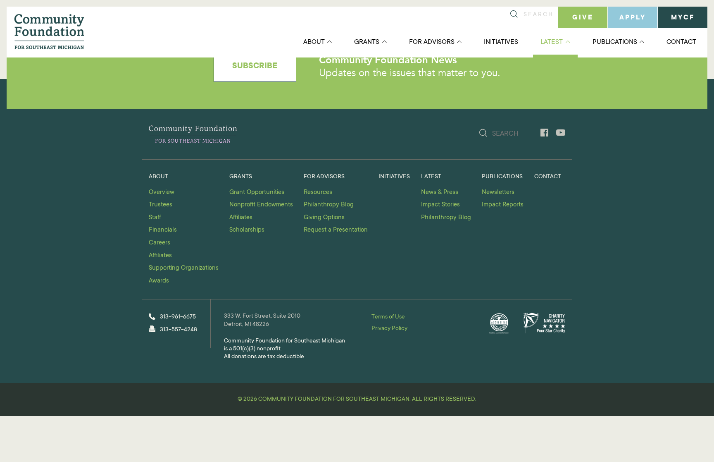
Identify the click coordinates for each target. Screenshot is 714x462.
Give (582, 18)
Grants (366, 42)
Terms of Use (388, 317)
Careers (159, 243)
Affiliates (160, 255)
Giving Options (324, 217)
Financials (163, 230)
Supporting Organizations (184, 268)
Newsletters (498, 192)
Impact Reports (503, 204)
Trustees (160, 204)
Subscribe (254, 66)
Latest (551, 42)
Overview (161, 192)
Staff (155, 217)
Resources (318, 192)
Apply (632, 18)
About (314, 42)
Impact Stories (440, 204)
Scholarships (246, 230)
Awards (159, 281)
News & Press (439, 192)
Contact (681, 42)
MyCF (683, 18)
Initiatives (501, 42)
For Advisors (432, 42)
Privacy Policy (389, 329)
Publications (615, 42)
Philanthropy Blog (329, 204)
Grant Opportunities (256, 192)
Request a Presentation (336, 230)
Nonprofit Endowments (261, 204)
